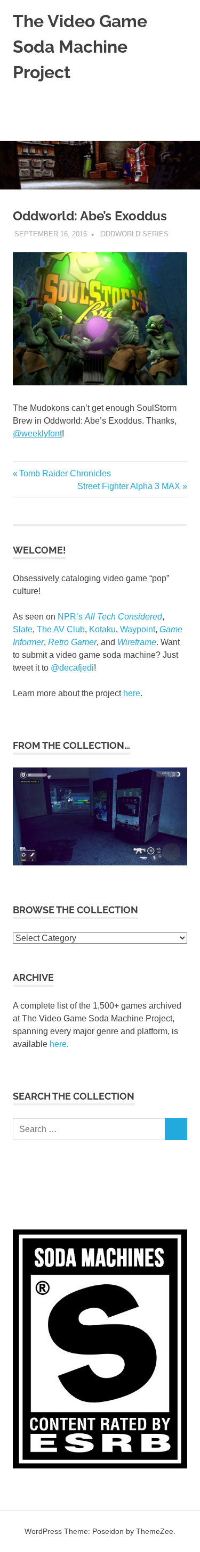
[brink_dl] (100, 862)
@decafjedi (72, 667)
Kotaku (102, 629)
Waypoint (137, 629)
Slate (23, 629)
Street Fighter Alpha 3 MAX (128, 486)
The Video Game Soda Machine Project (80, 46)
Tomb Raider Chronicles (65, 473)
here (131, 693)
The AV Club (61, 629)
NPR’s (110, 616)
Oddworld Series (134, 234)
